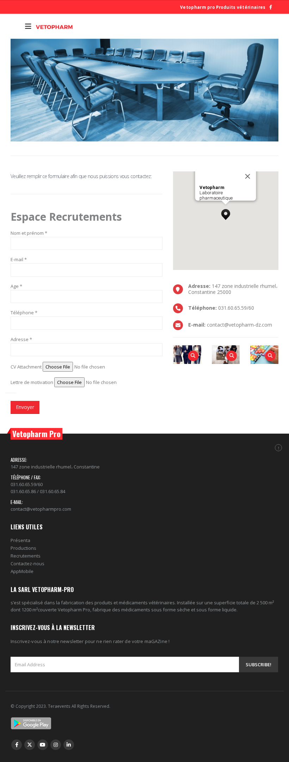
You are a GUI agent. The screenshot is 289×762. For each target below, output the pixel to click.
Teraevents (60, 706)
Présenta (20, 540)
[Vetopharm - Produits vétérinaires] (54, 26)
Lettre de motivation (32, 382)
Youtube (42, 744)
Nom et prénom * (29, 233)
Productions (23, 548)
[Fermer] (247, 176)
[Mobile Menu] (28, 26)
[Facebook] (270, 7)
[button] (225, 212)
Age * (16, 286)
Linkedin (68, 744)
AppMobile (22, 571)
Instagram (55, 744)
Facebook (16, 744)
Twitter (29, 744)
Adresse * (21, 339)
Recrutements (26, 556)
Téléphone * (24, 312)
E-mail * (19, 259)
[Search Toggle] (16, 26)
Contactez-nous (27, 563)
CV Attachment (26, 367)
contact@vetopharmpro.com (41, 509)
